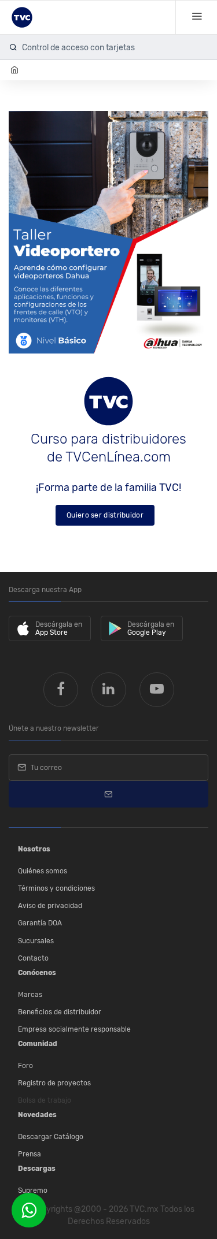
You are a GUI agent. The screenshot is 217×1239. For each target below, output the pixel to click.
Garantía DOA (40, 923)
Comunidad (37, 1044)
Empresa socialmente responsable (74, 1029)
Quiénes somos (42, 871)
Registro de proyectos (54, 1083)
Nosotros (34, 849)
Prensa (29, 1154)
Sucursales (36, 941)
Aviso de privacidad (50, 906)
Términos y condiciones (56, 888)
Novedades (37, 1115)
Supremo (32, 1190)
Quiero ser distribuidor (105, 515)
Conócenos (37, 973)
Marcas (30, 995)
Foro (25, 1066)
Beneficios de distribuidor (59, 1012)
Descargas (37, 1168)
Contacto (33, 958)
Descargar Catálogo (50, 1137)
